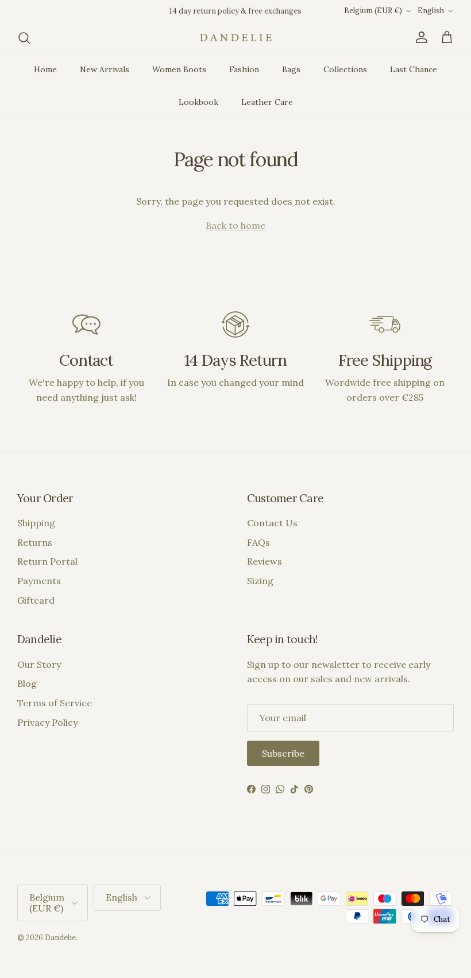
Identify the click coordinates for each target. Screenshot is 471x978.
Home (45, 69)
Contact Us (272, 523)
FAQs (258, 542)
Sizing (260, 580)
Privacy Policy (47, 722)
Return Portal (47, 561)
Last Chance (413, 69)
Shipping (36, 523)
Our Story (39, 664)
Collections (345, 69)
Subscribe (283, 753)
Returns (34, 542)
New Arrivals (104, 69)
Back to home (235, 225)
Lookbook (198, 102)
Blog (27, 683)
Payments (39, 580)
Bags (291, 69)
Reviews (264, 561)
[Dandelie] (236, 37)
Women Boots (179, 69)
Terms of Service (54, 703)
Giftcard (36, 600)
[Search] (24, 38)
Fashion (244, 69)
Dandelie (60, 937)
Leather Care (267, 102)
